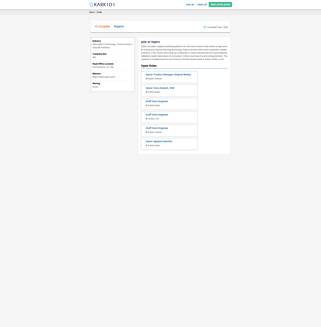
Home (91, 12)
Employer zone (220, 4)
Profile (99, 12)
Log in (190, 4)
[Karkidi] (102, 4)
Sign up (202, 4)
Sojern (119, 26)
